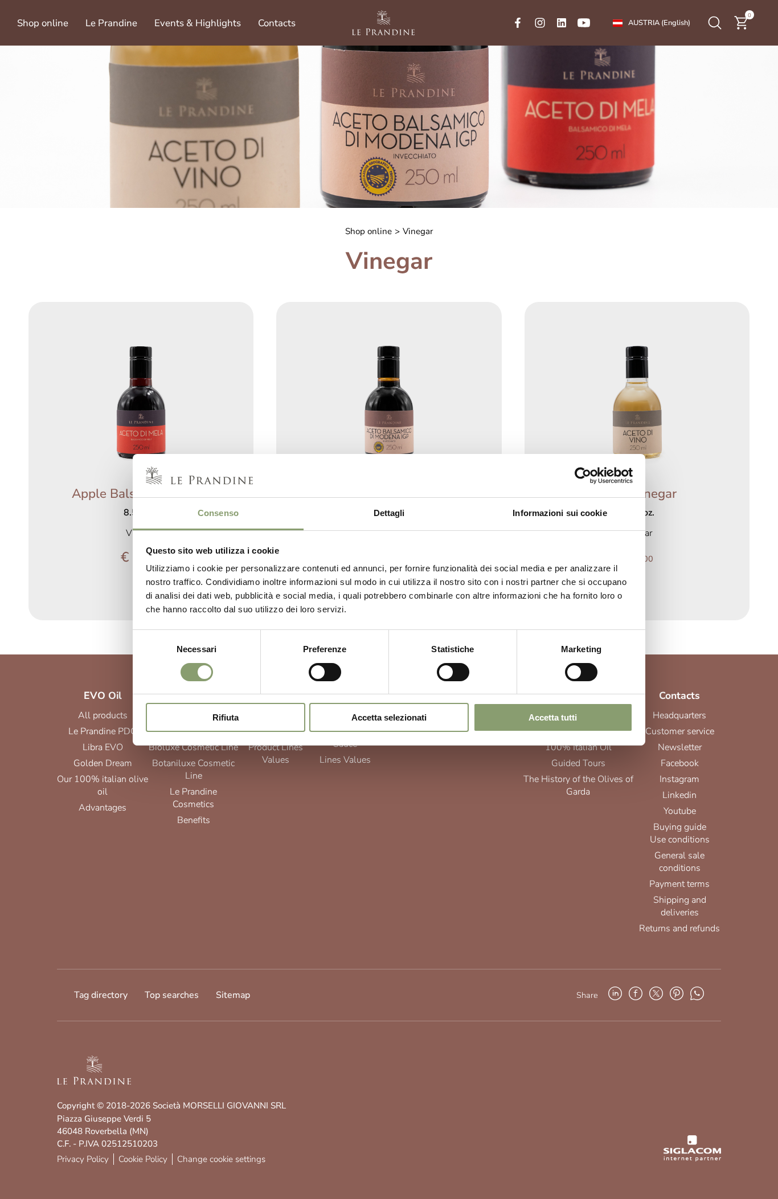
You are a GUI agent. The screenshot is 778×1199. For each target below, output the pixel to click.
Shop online (368, 231)
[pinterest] (676, 995)
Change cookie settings (221, 1159)
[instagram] (540, 22)
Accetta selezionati (389, 717)
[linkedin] (561, 22)
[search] (714, 22)
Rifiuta (225, 717)
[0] (742, 28)
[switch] (325, 672)
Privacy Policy (83, 1159)
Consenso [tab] (218, 513)
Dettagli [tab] (389, 513)
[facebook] (518, 23)
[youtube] (584, 23)
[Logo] (383, 22)
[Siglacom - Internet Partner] (692, 1158)
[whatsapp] (697, 995)
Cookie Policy (142, 1159)
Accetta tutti (553, 717)
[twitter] (656, 995)
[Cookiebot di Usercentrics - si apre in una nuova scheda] (583, 475)
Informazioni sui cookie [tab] (560, 513)
